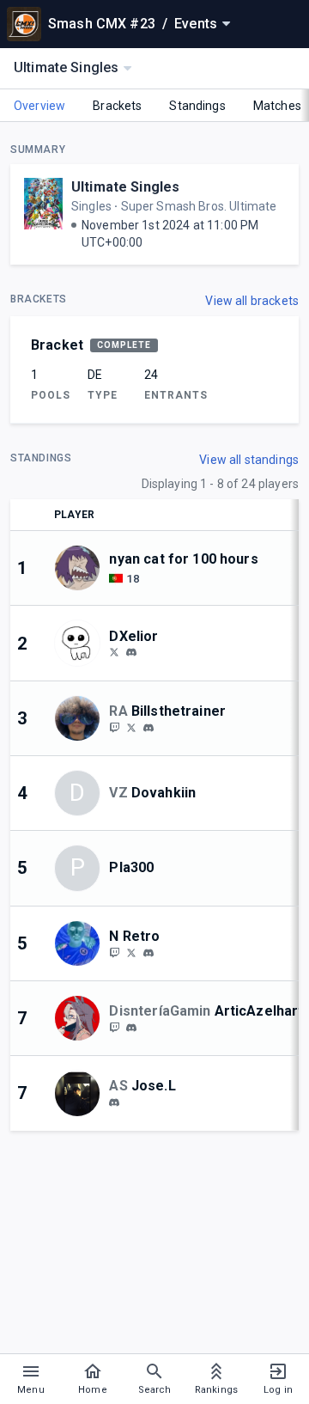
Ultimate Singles (125, 187)
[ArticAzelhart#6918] (131, 1028)
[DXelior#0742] (131, 653)
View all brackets (252, 301)
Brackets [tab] (117, 106)
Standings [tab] (197, 106)
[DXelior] (114, 652)
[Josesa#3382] (114, 1102)
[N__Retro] (131, 952)
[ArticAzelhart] (114, 1027)
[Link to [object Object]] (81, 568)
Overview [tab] (39, 106)
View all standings (249, 460)
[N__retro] (114, 952)
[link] (131, 652)
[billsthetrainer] (114, 727)
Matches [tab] (277, 106)
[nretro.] (148, 953)
